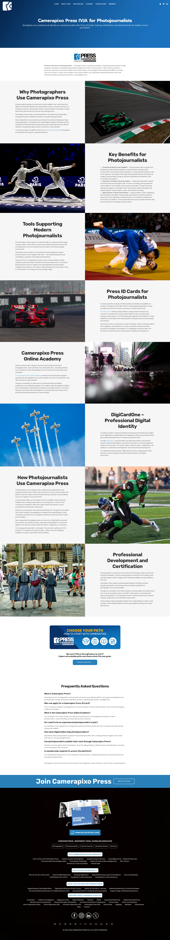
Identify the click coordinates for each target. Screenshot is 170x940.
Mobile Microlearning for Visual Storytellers (124, 888)
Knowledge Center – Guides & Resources (122, 859)
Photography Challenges (78, 861)
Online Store (108, 904)
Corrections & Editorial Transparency (93, 902)
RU (101, 924)
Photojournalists (72, 846)
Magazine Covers (63, 900)
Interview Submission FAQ (72, 904)
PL (60, 924)
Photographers (58, 846)
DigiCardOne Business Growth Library (68, 888)
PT (85, 924)
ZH (112, 924)
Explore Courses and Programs (72, 859)
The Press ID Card (106, 311)
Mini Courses (124, 861)
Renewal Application (81, 875)
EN (55, 924)
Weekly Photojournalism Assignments (103, 861)
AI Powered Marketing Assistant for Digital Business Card (49, 891)
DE (75, 924)
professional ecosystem (53, 130)
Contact (87, 907)
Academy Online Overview (96, 859)
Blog (78, 907)
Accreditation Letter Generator (106, 877)
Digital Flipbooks (78, 900)
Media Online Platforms (132, 900)
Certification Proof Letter (59, 877)
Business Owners (102, 846)
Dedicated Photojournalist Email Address (106, 875)
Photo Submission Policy (31, 904)
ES (65, 924)
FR (70, 924)
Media (99, 900)
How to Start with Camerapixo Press (46, 859)
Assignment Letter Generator (81, 877)
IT (80, 924)
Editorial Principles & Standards (65, 902)
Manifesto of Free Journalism (77, 863)
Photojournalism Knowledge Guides (53, 861)
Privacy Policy (113, 902)
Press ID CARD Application (62, 875)
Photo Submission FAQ (52, 904)
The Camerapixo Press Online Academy (28, 375)
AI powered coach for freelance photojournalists (90, 891)
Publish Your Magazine (46, 900)
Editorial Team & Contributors (40, 902)
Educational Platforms (112, 900)
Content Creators (86, 846)
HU (96, 924)
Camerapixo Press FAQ (92, 904)
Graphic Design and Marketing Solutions (124, 891)
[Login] (160, 4)
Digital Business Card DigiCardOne (40, 888)
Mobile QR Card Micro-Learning (95, 888)
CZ (91, 924)
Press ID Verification (131, 875)
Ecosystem (31, 900)
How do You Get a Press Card (39, 875)
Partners (113, 846)
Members (128, 904)
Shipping (119, 904)
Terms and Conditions (129, 902)
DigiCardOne (110, 441)
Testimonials (139, 904)
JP (107, 924)
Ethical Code (95, 863)
